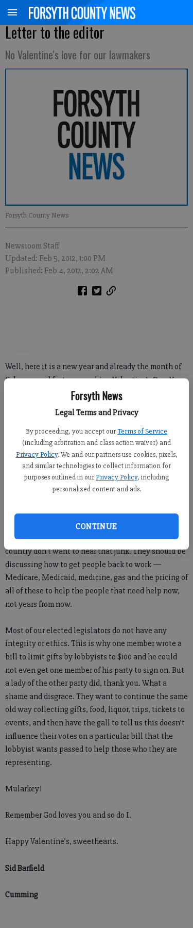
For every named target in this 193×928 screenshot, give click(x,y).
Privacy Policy (37, 454)
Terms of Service (142, 431)
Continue (96, 526)
